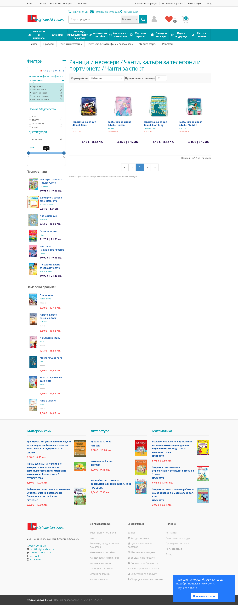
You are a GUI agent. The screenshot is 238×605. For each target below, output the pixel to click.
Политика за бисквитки (144, 563)
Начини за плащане (142, 552)
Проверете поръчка (172, 3)
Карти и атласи (99, 579)
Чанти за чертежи (40, 96)
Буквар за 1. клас (101, 441)
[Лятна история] (33, 220)
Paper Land (77, 131)
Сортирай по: (79, 78)
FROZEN (111, 128)
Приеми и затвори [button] (204, 596)
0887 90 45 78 (80, 11)
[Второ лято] (33, 299)
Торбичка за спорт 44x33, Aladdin (190, 123)
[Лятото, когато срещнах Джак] (33, 319)
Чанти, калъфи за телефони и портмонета (109, 43)
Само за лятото (48, 231)
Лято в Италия (48, 400)
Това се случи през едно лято (51, 379)
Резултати (167, 43)
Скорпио (32, 500)
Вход (208, 3)
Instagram (35, 559)
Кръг (42, 361)
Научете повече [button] (187, 588)
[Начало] (45, 18)
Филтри (35, 61)
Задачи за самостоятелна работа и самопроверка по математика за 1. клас (173, 493)
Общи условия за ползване (146, 579)
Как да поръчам (139, 538)
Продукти (48, 43)
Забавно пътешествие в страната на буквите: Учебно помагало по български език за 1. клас (48, 493)
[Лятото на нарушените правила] (33, 251)
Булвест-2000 (35, 478)
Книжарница (130, 11)
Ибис (42, 235)
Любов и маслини (50, 337)
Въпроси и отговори (60, 3)
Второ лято (46, 295)
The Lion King (149, 128)
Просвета (44, 186)
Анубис (95, 445)
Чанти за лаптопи (40, 99)
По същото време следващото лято (50, 266)
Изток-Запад (45, 299)
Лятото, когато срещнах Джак (48, 316)
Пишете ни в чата (40, 552)
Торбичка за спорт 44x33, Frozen (119, 123)
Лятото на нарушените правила (52, 248)
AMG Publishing (46, 271)
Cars (74, 128)
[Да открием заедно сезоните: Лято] (33, 202)
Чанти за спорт (147, 43)
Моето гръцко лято (51, 357)
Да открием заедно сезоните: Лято (51, 199)
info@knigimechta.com (42, 549)
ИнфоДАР (44, 220)
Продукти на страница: (140, 78)
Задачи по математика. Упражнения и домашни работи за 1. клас (173, 471)
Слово (31, 452)
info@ (107, 11)
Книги (93, 538)
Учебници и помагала (103, 532)
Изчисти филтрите (53, 70)
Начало (30, 3)
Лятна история (48, 215)
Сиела (42, 253)
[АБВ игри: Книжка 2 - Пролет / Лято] (33, 184)
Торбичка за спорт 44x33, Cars (84, 123)
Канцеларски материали (104, 557)
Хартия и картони (100, 563)
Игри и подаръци (100, 573)
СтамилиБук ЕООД (40, 599)
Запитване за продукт (146, 3)
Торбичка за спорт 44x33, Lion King (155, 123)
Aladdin (182, 128)
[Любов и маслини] (33, 342)
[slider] (28, 153)
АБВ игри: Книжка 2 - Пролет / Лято (52, 181)
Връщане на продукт (142, 557)
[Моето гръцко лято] (33, 362)
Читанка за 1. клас (102, 461)
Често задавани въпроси (144, 568)
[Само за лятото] (33, 236)
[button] (107, 78)
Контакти (82, 3)
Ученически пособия (102, 552)
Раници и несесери (70, 43)
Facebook (34, 556)
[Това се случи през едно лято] (33, 382)
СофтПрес (44, 322)
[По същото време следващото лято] (33, 269)
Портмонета (38, 86)
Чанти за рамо (39, 89)
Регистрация (194, 3)
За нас (43, 3)
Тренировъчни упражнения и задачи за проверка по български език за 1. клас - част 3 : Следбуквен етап (49, 445)
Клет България (46, 205)
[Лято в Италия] (33, 405)
